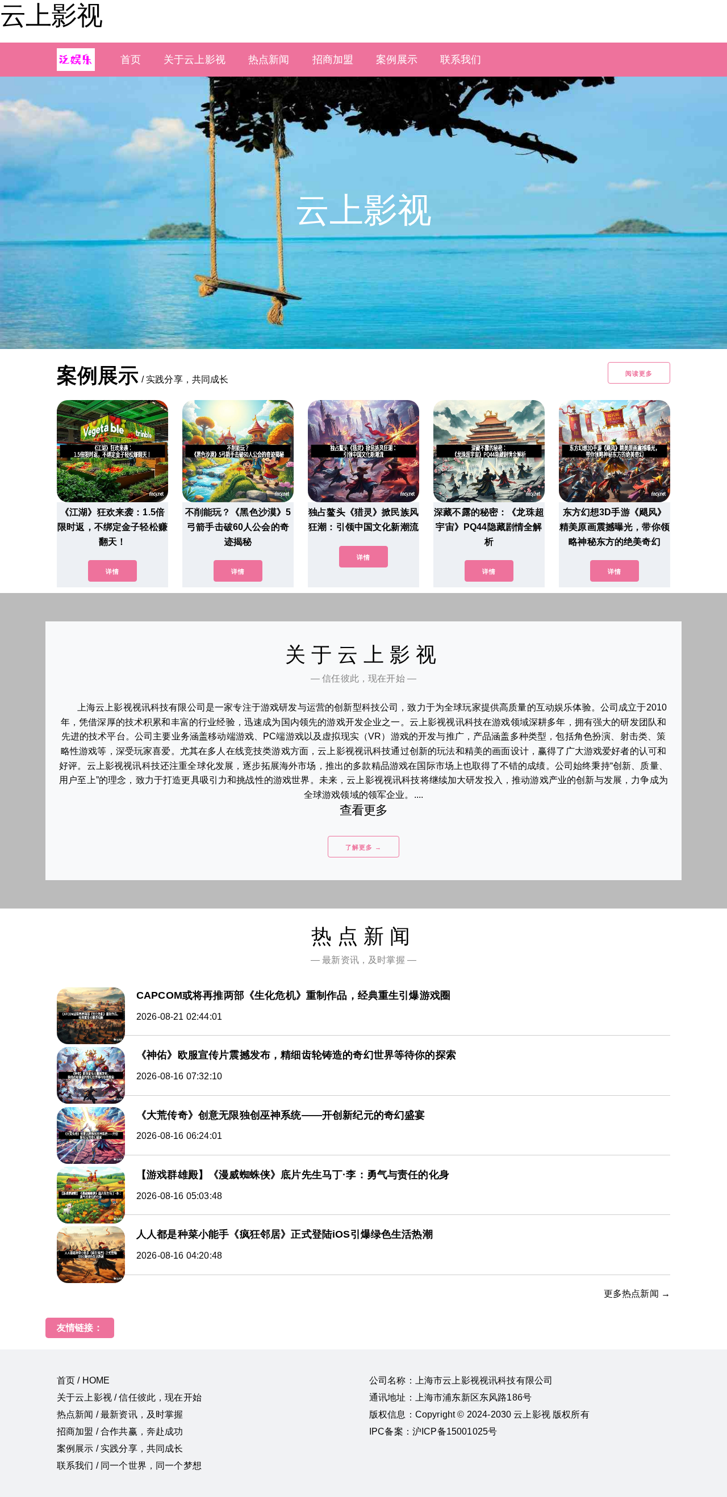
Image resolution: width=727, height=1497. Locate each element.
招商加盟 (333, 59)
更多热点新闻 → (637, 1293)
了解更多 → (363, 847)
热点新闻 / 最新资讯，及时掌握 (120, 1414)
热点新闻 (269, 59)
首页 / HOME (83, 1380)
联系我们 (461, 59)
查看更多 (364, 810)
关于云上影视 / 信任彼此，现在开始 (129, 1397)
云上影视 (51, 15)
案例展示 (396, 59)
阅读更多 (639, 373)
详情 (112, 571)
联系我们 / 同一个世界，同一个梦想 (129, 1465)
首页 (130, 59)
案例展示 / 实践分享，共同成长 (120, 1448)
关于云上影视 (194, 59)
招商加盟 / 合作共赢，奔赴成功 (120, 1431)
